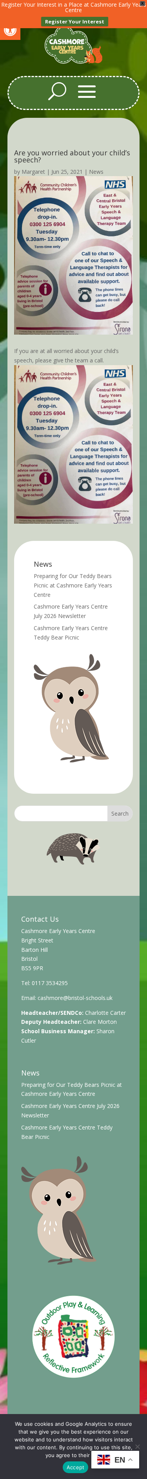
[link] (10, 30)
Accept (76, 1467)
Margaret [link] (33, 171)
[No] (137, 1446)
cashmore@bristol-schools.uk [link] (75, 998)
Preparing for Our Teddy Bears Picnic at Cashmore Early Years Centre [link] (73, 585)
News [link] (96, 171)
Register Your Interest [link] (74, 21)
